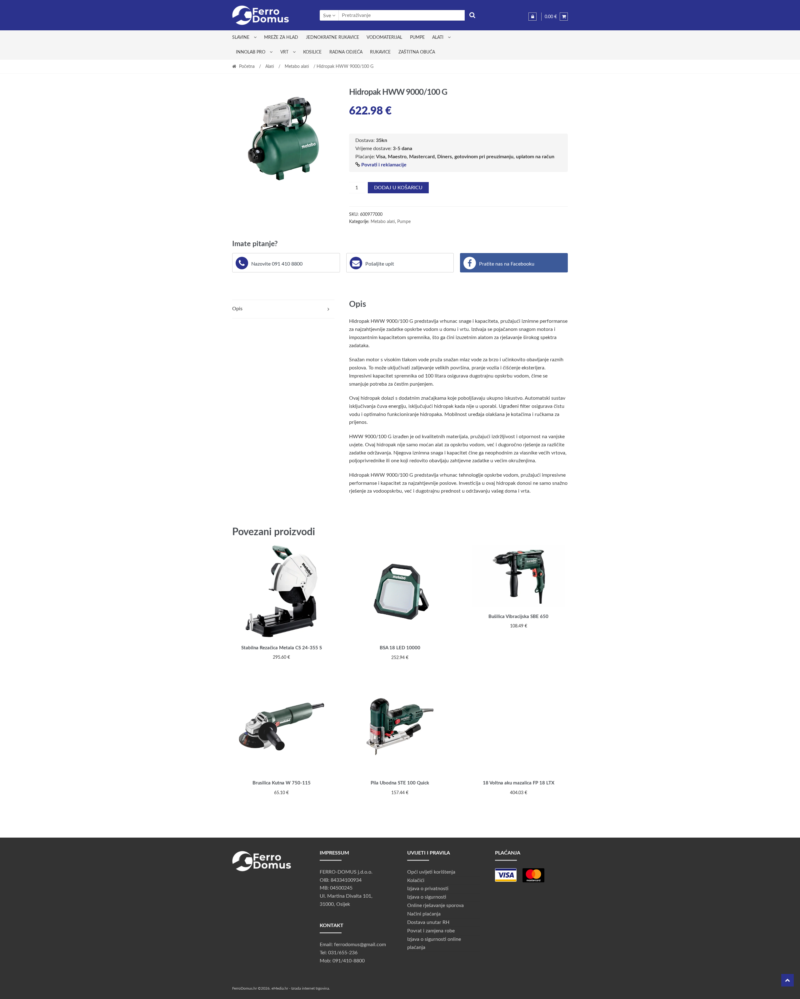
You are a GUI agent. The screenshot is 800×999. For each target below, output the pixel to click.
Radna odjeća (345, 52)
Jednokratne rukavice (332, 37)
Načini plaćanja (424, 913)
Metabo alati (297, 66)
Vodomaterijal (384, 37)
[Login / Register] (532, 17)
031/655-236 (343, 952)
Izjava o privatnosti (427, 888)
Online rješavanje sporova (435, 905)
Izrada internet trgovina (310, 988)
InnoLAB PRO (250, 52)
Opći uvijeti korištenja (431, 872)
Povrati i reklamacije (384, 164)
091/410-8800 (348, 960)
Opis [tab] (237, 308)
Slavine (240, 37)
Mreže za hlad (281, 37)
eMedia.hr (280, 988)
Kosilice (312, 52)
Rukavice (380, 52)
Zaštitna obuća (416, 52)
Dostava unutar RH (428, 922)
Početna (247, 66)
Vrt (284, 52)
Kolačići (415, 880)
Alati (437, 37)
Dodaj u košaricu (398, 187)
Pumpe (417, 37)
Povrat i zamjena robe (431, 930)
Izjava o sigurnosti (426, 897)
